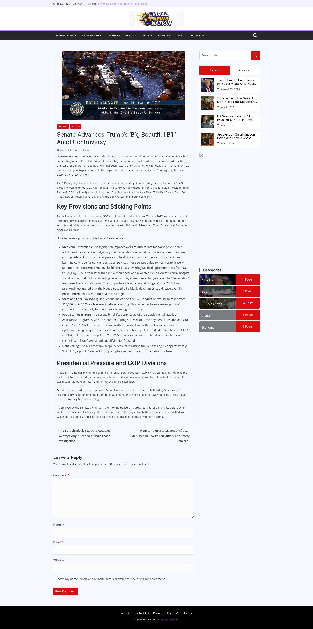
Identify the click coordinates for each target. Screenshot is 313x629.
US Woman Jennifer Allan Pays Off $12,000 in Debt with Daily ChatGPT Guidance (237, 118)
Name (58, 525)
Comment (61, 475)
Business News (66, 35)
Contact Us (141, 613)
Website (58, 560)
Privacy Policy (162, 613)
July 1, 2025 (227, 125)
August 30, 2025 (230, 89)
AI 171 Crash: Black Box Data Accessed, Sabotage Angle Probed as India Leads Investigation (84, 436)
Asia (204, 292)
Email (58, 542)
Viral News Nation (167, 619)
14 (247, 303)
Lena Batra (83, 150)
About (125, 613)
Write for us (184, 613)
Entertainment (92, 35)
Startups (164, 35)
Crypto (206, 316)
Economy (208, 327)
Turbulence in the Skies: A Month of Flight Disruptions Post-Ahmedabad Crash (236, 100)
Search (255, 55)
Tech (179, 35)
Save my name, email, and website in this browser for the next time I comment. (112, 579)
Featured (62, 126)
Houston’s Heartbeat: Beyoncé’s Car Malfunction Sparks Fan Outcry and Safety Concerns (160, 436)
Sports (147, 35)
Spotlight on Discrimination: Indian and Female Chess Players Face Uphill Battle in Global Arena (129, 5)
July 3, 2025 (227, 107)
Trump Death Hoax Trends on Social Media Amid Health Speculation (237, 82)
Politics (131, 35)
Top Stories (196, 35)
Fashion (114, 35)
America (207, 280)
